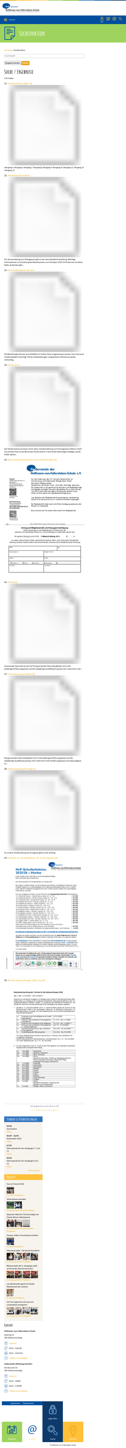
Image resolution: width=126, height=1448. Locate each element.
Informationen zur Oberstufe (21, 674)
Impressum (15, 1403)
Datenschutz (28, 1403)
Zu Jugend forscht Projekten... (19, 1316)
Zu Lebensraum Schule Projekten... (21, 1210)
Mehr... (9, 1131)
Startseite (8, 50)
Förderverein (14, 365)
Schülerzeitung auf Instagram (22, 768)
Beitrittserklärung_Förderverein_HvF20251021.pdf (32, 459)
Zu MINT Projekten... (15, 1195)
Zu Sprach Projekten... (16, 1298)
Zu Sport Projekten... (15, 1246)
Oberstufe (12, 582)
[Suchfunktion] (108, 20)
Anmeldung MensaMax (19, 175)
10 (54, 1110)
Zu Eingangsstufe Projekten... (19, 1280)
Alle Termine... (34, 1170)
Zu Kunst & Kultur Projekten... (19, 1261)
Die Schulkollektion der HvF (21, 270)
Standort (13, 1343)
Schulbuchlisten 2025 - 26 (20, 83)
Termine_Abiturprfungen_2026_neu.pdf (26, 980)
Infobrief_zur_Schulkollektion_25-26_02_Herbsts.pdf (33, 857)
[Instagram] (114, 20)
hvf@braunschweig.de (18, 1358)
